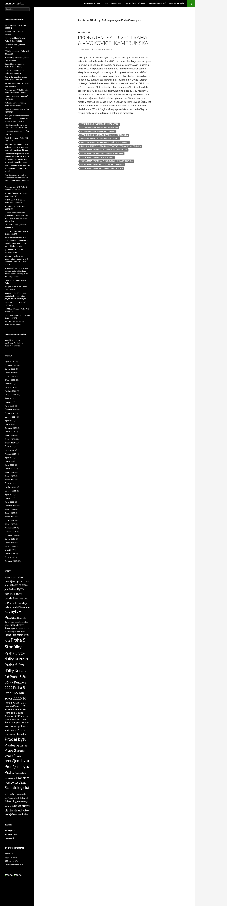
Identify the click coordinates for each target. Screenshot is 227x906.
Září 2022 (9, 498)
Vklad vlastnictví (157, 3)
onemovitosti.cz (14, 3)
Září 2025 (9, 402)
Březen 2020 (10, 524)
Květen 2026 (10, 373)
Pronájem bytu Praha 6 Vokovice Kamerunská (102, 165)
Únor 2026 (9, 384)
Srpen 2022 (9, 502)
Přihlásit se (9, 854)
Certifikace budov (91, 3)
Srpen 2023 (9, 465)
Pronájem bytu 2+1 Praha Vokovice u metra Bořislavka (106, 161)
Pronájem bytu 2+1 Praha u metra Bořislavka (101, 153)
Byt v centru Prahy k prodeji (14, 594)
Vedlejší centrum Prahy (16, 814)
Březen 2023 (10, 480)
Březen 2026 (10, 380)
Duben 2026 (10, 376)
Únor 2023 (9, 483)
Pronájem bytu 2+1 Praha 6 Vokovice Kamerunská (103, 150)
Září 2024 (9, 424)
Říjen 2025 (9, 398)
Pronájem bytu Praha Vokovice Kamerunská (101, 168)
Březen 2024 (10, 443)
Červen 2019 (10, 539)
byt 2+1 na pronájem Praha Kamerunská (99, 128)
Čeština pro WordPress (14, 865)
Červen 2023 (10, 469)
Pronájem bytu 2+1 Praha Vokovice (97, 157)
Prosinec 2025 (10, 391)
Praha (23, 632)
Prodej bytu (16, 739)
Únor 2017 (9, 550)
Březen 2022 (10, 517)
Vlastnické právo (177, 3)
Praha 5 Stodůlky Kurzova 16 (16, 671)
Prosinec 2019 (10, 528)
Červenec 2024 (11, 428)
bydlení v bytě (10, 577)
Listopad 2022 (10, 491)
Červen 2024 (10, 432)
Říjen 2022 (9, 494)
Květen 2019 (10, 543)
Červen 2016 (10, 554)
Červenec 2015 (11, 561)
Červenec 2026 (11, 365)
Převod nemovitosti (112, 3)
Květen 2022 (10, 509)
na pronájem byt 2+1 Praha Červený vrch (99, 139)
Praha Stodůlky (17, 734)
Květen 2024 (10, 435)
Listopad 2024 (10, 417)
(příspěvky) (11, 857)
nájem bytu (15, 628)
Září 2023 (9, 461)
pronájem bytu (17, 761)
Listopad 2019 (10, 531)
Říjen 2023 (9, 458)
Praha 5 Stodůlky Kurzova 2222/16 (15, 693)
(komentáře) (11, 861)
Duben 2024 (10, 439)
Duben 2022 (10, 513)
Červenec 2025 (11, 410)
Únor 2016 (9, 557)
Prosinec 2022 (10, 487)
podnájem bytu (14, 632)
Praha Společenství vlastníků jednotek (16, 730)
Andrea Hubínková (102, 50)
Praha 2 (7, 641)
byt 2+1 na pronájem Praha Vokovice (97, 131)
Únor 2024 (9, 446)
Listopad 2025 (10, 395)
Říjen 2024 (9, 421)
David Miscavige (20, 618)
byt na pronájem (11, 834)
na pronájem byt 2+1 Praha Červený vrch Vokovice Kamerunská (110, 146)
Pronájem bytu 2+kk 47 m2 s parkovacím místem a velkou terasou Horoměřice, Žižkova (16, 147)
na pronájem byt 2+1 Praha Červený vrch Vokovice (104, 142)
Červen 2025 (10, 413)
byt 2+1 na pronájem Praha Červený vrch (99, 124)
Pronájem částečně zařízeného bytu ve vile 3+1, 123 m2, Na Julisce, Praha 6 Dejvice (17, 118)
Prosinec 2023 (10, 454)
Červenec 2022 (11, 506)
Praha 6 (8, 703)
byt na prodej (10, 830)
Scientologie (12, 801)
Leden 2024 (9, 450)
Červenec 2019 (11, 535)
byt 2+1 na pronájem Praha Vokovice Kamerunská (104, 135)
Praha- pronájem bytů (17, 635)
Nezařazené (84, 33)
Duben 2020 (10, 520)
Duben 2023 (10, 476)
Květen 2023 (10, 472)
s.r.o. (23, 783)
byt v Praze (19, 599)
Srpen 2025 (9, 406)
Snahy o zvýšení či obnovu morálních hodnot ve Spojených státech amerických (15, 296)
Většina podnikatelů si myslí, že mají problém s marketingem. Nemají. (17, 168)
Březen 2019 (10, 546)
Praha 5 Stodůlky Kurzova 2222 (17, 682)
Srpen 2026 (9, 361)
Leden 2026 (9, 387)
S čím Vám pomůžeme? (135, 3)
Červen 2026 (10, 369)
